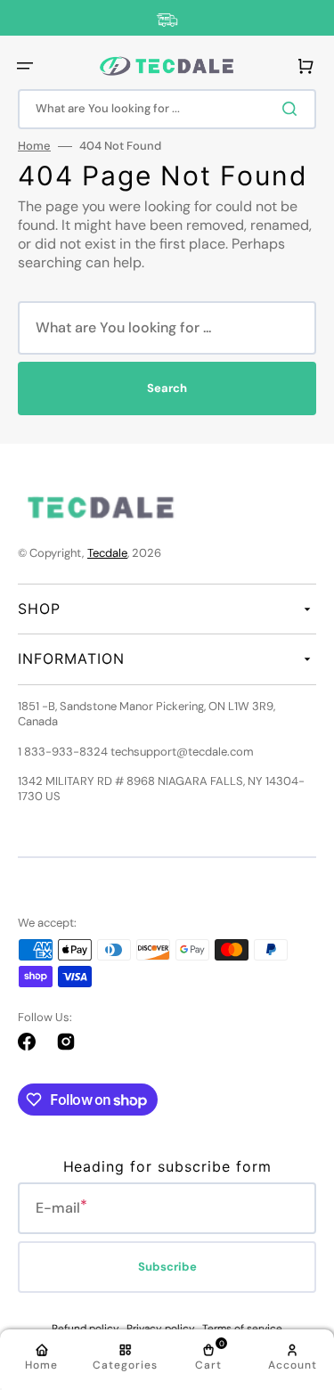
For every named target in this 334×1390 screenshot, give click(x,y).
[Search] (293, 108)
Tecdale (107, 552)
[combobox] (167, 109)
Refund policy (85, 1328)
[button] (25, 66)
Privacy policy (160, 1328)
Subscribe (167, 1266)
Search (167, 388)
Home (34, 146)
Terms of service (242, 1328)
